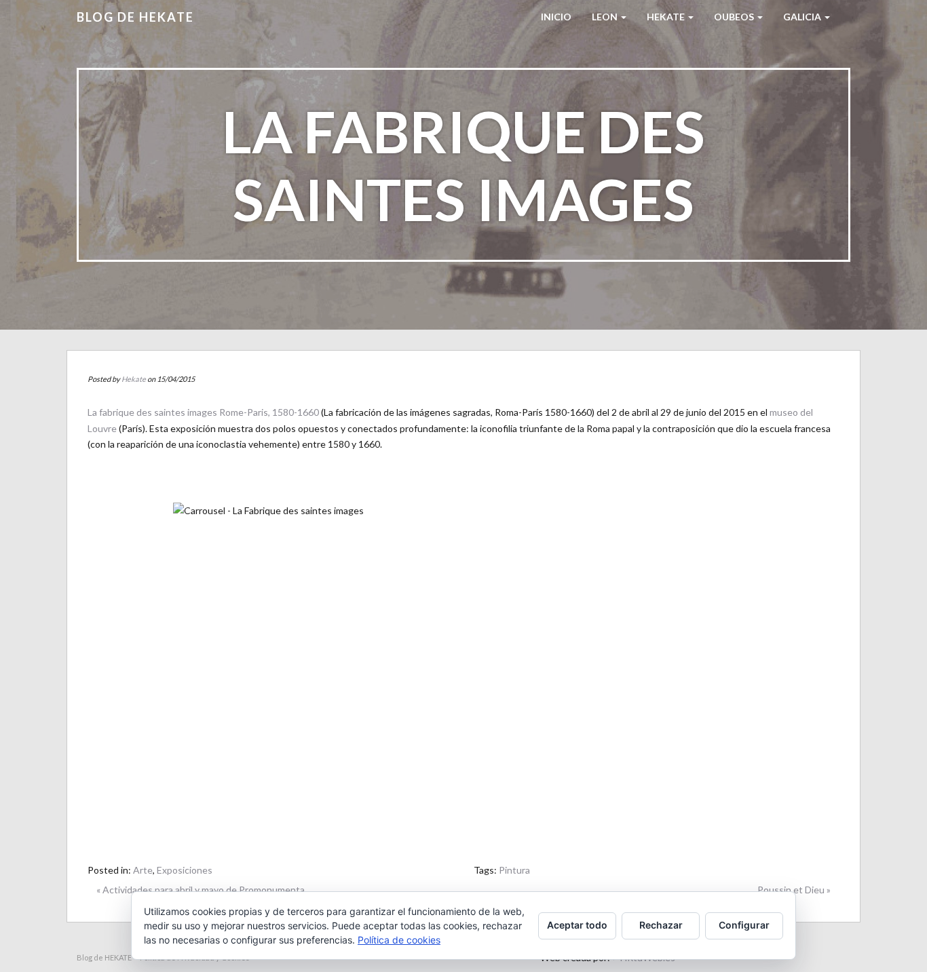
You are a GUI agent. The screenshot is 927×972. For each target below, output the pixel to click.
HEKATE (667, 16)
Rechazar (661, 925)
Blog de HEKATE (135, 16)
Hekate (133, 378)
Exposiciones (184, 870)
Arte (143, 870)
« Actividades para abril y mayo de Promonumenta (200, 889)
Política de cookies (399, 940)
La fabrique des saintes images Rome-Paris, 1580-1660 (203, 412)
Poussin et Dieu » (794, 889)
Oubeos (735, 16)
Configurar (744, 925)
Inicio (556, 16)
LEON (606, 16)
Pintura (514, 870)
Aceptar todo (577, 925)
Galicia (803, 16)
